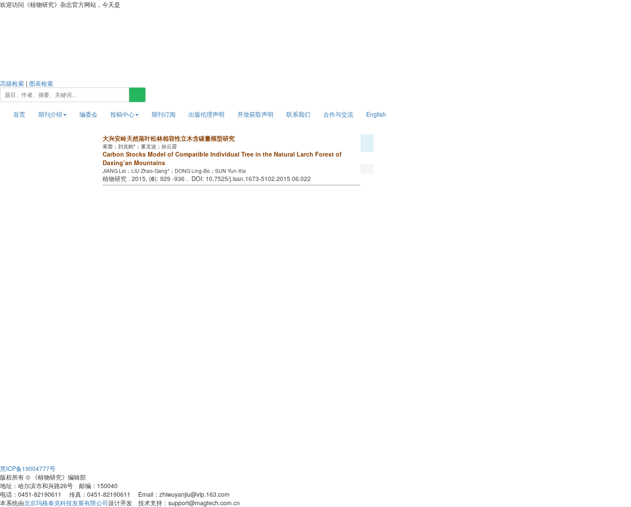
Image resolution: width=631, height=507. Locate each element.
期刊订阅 (164, 114)
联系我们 (298, 114)
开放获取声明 (255, 114)
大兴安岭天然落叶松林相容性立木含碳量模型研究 (169, 138)
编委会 (88, 114)
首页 (19, 114)
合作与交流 (338, 114)
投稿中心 (122, 114)
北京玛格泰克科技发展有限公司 (66, 502)
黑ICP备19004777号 (27, 468)
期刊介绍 (50, 114)
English (376, 114)
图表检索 (41, 83)
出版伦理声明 (206, 114)
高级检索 (12, 83)
